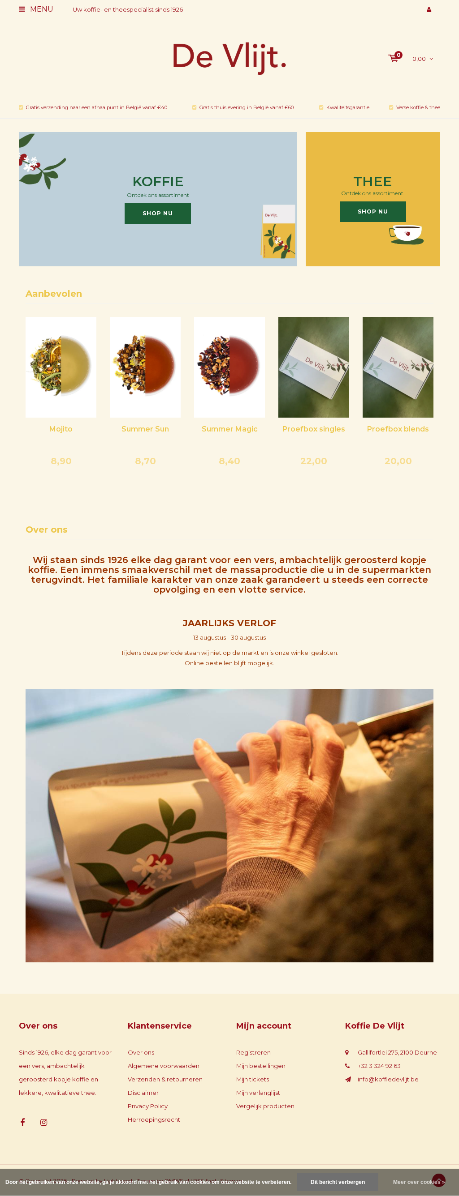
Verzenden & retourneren (165, 1079)
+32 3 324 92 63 (379, 1065)
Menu (40, 9)
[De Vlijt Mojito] (61, 366)
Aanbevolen (54, 293)
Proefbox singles (313, 429)
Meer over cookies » (419, 1182)
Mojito (61, 429)
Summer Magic (230, 429)
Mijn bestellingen (261, 1065)
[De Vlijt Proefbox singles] (313, 366)
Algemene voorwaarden (163, 1065)
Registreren (253, 1052)
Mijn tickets (252, 1079)
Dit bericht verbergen (338, 1182)
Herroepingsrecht (154, 1119)
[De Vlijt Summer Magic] (229, 366)
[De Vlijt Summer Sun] (145, 366)
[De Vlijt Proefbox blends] (398, 366)
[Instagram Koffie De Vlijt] (44, 1123)
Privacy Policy (148, 1106)
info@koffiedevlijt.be (388, 1079)
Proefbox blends (398, 429)
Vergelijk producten (265, 1106)
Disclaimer (143, 1092)
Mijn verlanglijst (258, 1092)
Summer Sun (145, 429)
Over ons (141, 1052)
